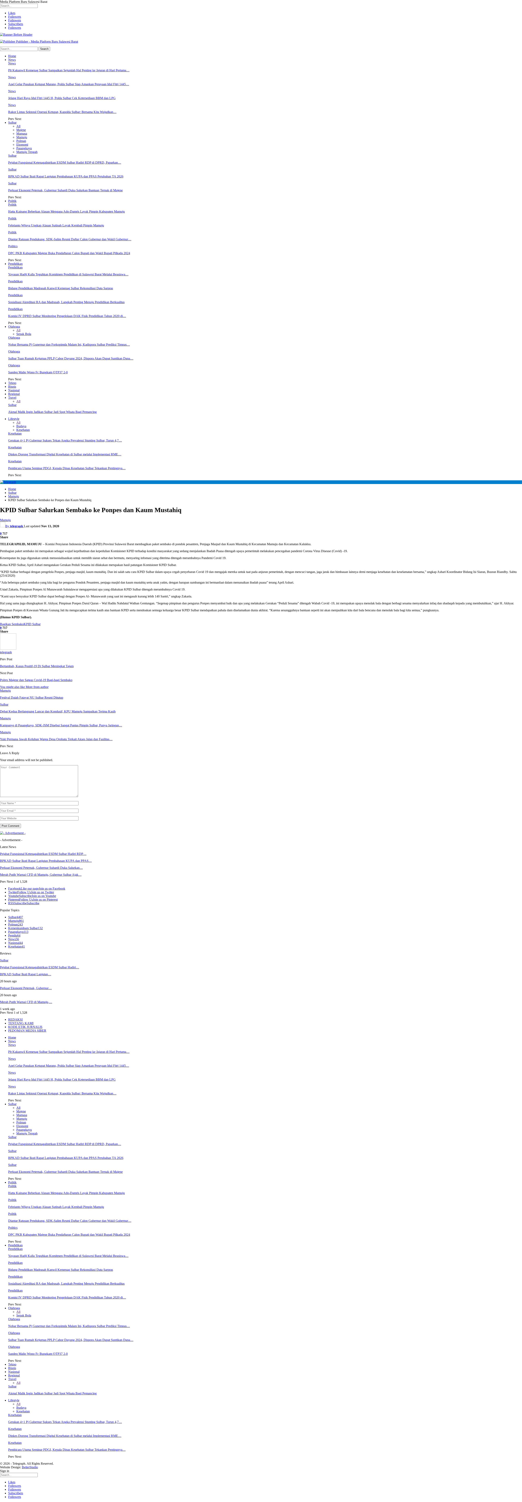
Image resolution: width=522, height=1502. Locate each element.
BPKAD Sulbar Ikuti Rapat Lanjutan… (25, 974)
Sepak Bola (23, 334)
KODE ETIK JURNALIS (25, 1027)
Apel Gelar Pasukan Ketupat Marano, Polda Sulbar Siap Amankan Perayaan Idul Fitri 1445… (68, 84)
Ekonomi (22, 144)
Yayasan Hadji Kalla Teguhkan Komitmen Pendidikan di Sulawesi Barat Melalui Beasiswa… (68, 274)
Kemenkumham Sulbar (25, 928)
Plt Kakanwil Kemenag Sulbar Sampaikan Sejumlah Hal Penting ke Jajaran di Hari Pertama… (68, 70)
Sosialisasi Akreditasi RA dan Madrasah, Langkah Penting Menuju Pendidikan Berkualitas (66, 302)
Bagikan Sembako (12, 624)
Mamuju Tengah (27, 152)
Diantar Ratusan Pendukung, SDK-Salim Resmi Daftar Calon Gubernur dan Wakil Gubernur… (69, 239)
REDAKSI (15, 1019)
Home (12, 56)
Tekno (12, 383)
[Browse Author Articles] (8, 648)
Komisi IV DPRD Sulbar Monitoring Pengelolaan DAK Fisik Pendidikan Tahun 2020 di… (67, 316)
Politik (12, 201)
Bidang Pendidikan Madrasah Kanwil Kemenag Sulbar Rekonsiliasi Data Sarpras (60, 288)
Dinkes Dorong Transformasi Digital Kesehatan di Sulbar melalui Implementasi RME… (64, 454)
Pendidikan (15, 263)
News (12, 59)
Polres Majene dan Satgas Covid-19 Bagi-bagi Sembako (36, 680)
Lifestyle (13, 419)
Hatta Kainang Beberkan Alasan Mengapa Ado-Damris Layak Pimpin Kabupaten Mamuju (66, 211)
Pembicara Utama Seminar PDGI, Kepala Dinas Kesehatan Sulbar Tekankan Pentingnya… (67, 468)
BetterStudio (30, 1467)
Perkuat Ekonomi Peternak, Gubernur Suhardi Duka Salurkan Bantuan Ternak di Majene (65, 190)
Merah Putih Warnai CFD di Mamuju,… (26, 1002)
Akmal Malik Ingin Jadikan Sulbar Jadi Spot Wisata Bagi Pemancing (52, 412)
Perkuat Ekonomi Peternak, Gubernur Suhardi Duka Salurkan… (41, 867)
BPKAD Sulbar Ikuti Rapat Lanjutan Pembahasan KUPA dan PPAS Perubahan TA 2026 (65, 176)
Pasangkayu (24, 148)
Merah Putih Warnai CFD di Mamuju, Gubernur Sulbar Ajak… (41, 874)
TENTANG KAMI (20, 1023)
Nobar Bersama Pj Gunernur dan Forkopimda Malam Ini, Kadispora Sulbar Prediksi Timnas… (69, 344)
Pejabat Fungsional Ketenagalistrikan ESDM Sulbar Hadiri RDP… (43, 854)
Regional (14, 394)
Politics (13, 246)
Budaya (21, 426)
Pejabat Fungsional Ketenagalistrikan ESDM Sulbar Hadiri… (39, 967)
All (18, 126)
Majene (21, 130)
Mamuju (21, 137)
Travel (12, 397)
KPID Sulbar (32, 624)
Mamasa (21, 133)
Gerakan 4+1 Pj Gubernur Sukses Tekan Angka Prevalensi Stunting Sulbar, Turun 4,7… (65, 440)
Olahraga (14, 326)
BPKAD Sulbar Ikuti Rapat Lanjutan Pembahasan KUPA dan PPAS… (46, 861)
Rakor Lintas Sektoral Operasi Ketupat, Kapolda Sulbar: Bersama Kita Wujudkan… (62, 112)
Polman (21, 141)
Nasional (14, 390)
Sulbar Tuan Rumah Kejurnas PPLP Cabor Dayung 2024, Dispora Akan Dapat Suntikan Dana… (70, 358)
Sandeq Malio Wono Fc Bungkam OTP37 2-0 (38, 372)
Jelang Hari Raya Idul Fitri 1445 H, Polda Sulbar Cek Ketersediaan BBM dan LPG (62, 98)
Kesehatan (23, 430)
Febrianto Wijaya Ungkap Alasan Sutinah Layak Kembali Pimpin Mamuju (56, 225)
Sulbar (12, 122)
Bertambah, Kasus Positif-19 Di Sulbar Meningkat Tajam (37, 666)
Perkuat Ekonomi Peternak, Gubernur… (26, 988)
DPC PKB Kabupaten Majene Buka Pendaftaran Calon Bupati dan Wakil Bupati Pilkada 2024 (69, 253)
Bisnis (12, 386)
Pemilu (14, 935)
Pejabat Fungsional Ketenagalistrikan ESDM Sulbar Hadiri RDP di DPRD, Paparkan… (64, 162)
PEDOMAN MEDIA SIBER (27, 1030)
